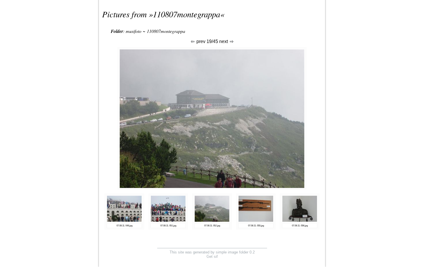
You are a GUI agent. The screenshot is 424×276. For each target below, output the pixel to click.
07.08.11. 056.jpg (300, 225)
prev (200, 41)
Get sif (212, 256)
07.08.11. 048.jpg (124, 225)
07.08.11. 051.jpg (168, 225)
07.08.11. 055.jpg (256, 225)
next (224, 41)
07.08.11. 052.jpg (212, 225)
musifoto (133, 31)
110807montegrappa (186, 14)
